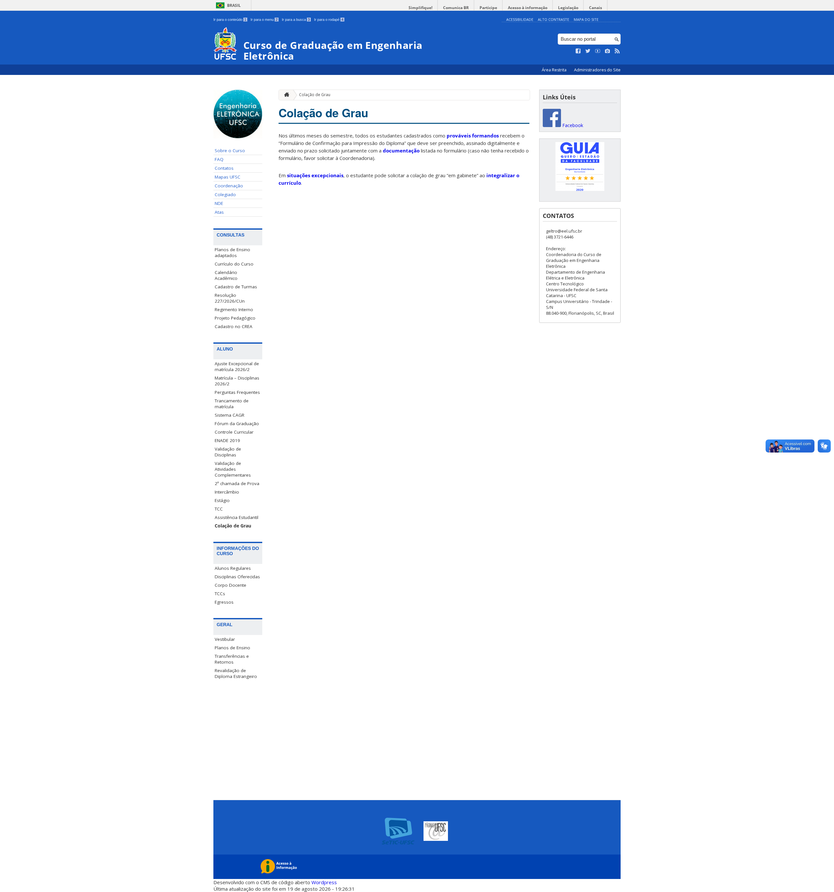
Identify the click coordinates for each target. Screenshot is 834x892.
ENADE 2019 (227, 440)
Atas (219, 212)
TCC (219, 509)
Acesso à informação (527, 7)
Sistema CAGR (229, 415)
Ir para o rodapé (328, 20)
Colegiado (225, 194)
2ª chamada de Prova (237, 483)
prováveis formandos (473, 135)
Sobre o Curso (230, 150)
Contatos (224, 168)
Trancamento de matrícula (232, 404)
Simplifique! (420, 7)
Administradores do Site (597, 70)
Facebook (572, 125)
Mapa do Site (586, 19)
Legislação (568, 7)
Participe (488, 7)
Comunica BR (456, 7)
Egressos (224, 602)
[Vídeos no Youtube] (597, 51)
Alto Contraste (553, 19)
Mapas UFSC (227, 177)
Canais (595, 7)
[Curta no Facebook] (578, 51)
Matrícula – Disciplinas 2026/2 (237, 381)
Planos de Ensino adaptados (232, 252)
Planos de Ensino (232, 648)
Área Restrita (555, 70)
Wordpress (324, 882)
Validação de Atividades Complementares (233, 469)
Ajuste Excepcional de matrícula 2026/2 (237, 366)
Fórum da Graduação (237, 423)
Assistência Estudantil (236, 517)
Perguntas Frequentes (237, 392)
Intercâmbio (227, 492)
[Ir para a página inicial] (285, 95)
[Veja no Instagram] (607, 51)
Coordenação (229, 186)
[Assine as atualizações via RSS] (617, 51)
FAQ (219, 159)
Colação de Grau (233, 526)
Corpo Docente (230, 585)
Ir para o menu (264, 20)
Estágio (222, 500)
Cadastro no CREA (233, 326)
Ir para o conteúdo (229, 20)
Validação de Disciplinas (228, 452)
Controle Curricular (234, 432)
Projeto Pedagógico (235, 318)
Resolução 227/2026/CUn (230, 298)
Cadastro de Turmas (236, 287)
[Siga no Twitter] (588, 51)
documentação (401, 150)
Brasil (234, 5)
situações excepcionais (315, 175)
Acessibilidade (519, 19)
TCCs (220, 594)
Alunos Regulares (233, 568)
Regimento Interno (234, 309)
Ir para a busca (296, 20)
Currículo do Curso (234, 264)
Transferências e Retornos (232, 659)
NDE (219, 203)
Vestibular (225, 639)
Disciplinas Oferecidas (237, 577)
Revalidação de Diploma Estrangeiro (236, 673)
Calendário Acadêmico (226, 275)
